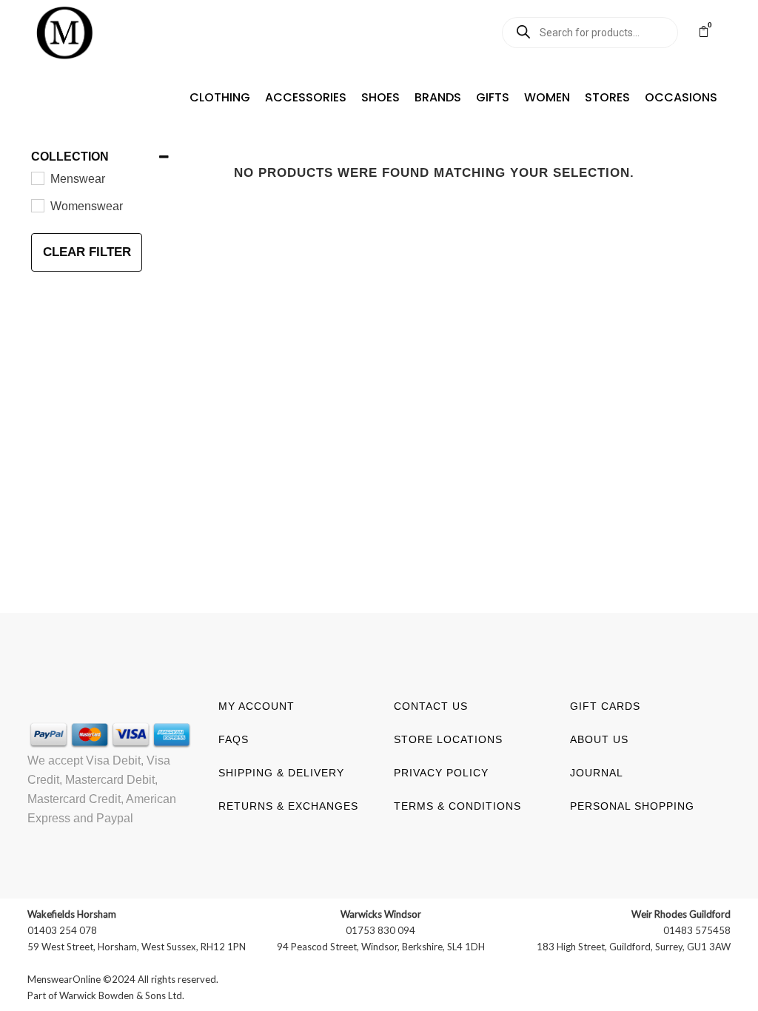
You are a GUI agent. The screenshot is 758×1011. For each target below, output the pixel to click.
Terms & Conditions (457, 806)
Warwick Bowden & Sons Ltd (120, 995)
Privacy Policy (441, 773)
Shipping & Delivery (281, 773)
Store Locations (448, 739)
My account (256, 706)
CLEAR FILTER (87, 252)
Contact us (431, 706)
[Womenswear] (37, 205)
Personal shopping (632, 806)
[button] (220, 97)
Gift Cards (605, 706)
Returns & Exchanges (288, 806)
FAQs (233, 739)
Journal (596, 773)
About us (599, 739)
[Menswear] (37, 178)
